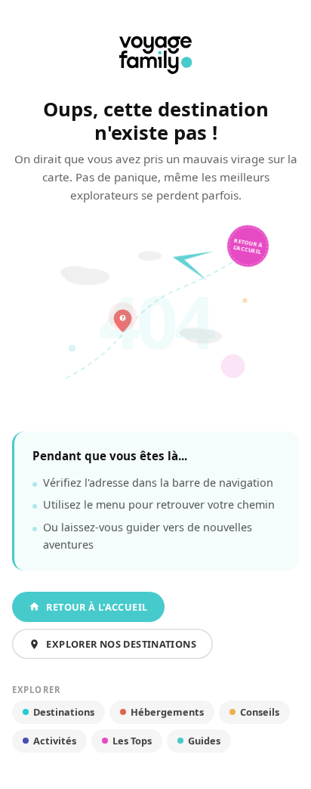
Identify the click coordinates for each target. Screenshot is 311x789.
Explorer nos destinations (121, 644)
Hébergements (167, 712)
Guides (204, 740)
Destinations (63, 712)
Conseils (259, 712)
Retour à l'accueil (247, 245)
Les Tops (132, 740)
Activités (54, 740)
